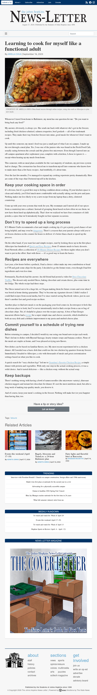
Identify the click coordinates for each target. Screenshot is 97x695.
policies (31, 667)
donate (76, 676)
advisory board (80, 680)
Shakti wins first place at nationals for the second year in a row (48, 482)
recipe (28, 315)
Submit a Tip (7, 2)
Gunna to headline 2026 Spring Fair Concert (48, 491)
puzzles (62, 671)
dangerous (38, 230)
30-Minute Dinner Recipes (49, 249)
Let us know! (48, 409)
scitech (53, 675)
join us (76, 665)
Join (49, 2)
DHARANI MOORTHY (76, 458)
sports (61, 660)
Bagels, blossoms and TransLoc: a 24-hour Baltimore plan (45, 456)
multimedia (63, 667)
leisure (14, 417)
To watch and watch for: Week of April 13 (48, 524)
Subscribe (28, 2)
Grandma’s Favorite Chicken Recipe (65, 362)
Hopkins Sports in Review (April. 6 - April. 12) (48, 529)
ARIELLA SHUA (14, 54)
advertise (77, 673)
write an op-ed (80, 669)
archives (32, 675)
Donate (58, 2)
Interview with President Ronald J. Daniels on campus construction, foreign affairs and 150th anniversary (48, 477)
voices (53, 667)
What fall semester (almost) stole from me (48, 500)
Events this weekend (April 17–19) (17, 455)
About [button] (17, 2)
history (31, 664)
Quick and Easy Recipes (40, 246)
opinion (54, 664)
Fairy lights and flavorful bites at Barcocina (77, 455)
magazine (63, 675)
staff (30, 660)
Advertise (40, 2)
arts (52, 671)
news (53, 660)
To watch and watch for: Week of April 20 (48, 515)
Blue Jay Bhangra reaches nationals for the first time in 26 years (48, 495)
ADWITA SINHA (13, 459)
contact (31, 671)
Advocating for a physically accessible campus (48, 486)
